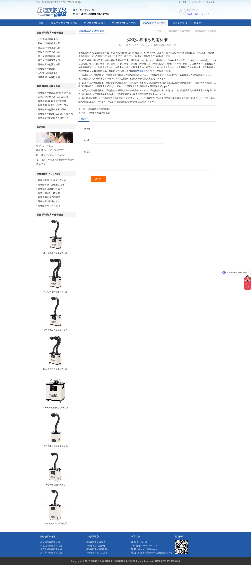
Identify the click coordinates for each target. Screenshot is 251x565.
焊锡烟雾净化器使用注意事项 (52, 100)
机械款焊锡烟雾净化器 (49, 43)
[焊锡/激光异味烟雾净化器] (55, 505)
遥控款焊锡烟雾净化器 (49, 47)
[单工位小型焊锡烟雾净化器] (55, 428)
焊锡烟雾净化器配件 (48, 68)
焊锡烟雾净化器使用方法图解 (52, 109)
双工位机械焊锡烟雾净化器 (55, 291)
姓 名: (87, 128)
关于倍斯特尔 (180, 22)
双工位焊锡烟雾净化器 (49, 60)
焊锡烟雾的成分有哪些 (99, 112)
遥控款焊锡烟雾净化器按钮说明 (53, 96)
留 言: (87, 151)
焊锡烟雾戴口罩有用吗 (99, 109)
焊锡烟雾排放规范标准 (49, 201)
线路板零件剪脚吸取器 (49, 77)
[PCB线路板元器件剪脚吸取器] (55, 389)
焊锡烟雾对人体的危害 (154, 22)
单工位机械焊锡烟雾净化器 (55, 253)
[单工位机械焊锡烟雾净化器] (55, 234)
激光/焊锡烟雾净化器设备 (64, 22)
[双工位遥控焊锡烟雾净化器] (55, 350)
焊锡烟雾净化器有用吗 (124, 22)
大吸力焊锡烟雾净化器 (49, 51)
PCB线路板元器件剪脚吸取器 (55, 407)
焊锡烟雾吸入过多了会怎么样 (52, 180)
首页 (41, 22)
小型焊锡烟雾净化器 (48, 39)
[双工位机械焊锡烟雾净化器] (55, 273)
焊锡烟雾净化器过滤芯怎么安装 (53, 105)
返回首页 (183, 2)
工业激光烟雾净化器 (48, 72)
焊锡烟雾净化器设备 (95, 542)
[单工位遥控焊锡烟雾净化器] (55, 312)
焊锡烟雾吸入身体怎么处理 (51, 184)
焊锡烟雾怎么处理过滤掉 (50, 188)
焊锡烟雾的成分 (142, 70)
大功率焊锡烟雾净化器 (51, 552)
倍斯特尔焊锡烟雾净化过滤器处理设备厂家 (111, 561)
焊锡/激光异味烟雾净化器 (55, 523)
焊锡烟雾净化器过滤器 (49, 64)
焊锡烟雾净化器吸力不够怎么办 (53, 117)
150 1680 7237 (150, 545)
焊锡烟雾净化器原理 (94, 22)
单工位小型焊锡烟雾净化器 (55, 446)
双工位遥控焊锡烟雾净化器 (55, 368)
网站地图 (210, 2)
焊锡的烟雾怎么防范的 (49, 192)
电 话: (87, 140)
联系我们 (196, 2)
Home (162, 30)
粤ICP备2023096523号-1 (167, 561)
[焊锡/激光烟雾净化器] (55, 466)
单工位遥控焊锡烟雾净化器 (55, 330)
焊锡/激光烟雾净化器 (55, 484)
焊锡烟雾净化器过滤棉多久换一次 (54, 92)
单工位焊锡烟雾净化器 (49, 55)
